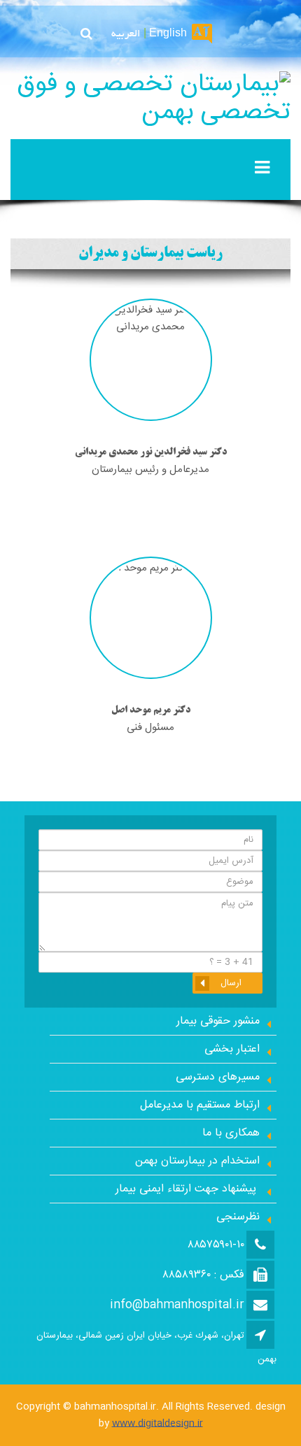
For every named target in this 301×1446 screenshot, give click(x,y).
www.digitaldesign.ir (157, 1423)
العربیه (126, 34)
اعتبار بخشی (232, 1049)
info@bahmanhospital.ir (177, 1305)
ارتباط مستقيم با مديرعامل (200, 1105)
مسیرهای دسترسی (218, 1077)
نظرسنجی (238, 1217)
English (168, 34)
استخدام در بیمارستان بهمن (197, 1161)
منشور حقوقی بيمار (218, 1021)
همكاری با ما (231, 1133)
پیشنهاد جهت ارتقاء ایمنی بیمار (187, 1189)
